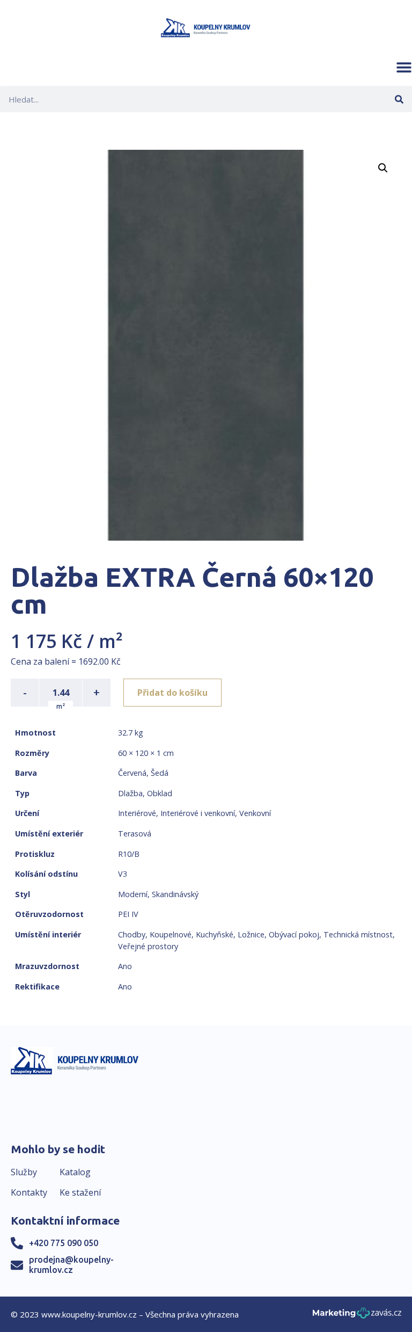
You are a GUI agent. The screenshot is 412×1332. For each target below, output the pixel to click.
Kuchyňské (214, 934)
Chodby (131, 934)
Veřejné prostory (148, 946)
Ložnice (251, 934)
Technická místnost (358, 934)
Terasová (134, 833)
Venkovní (255, 813)
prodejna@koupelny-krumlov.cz (71, 1265)
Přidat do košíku (172, 692)
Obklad (159, 793)
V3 (122, 874)
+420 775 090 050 (63, 1243)
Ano (125, 966)
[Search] (399, 99)
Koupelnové (171, 934)
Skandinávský (175, 894)
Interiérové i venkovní (197, 813)
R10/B (128, 854)
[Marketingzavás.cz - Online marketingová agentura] (357, 1316)
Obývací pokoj (294, 934)
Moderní (133, 894)
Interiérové (137, 813)
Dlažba (130, 793)
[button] (404, 67)
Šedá (159, 773)
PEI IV (128, 914)
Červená (132, 773)
